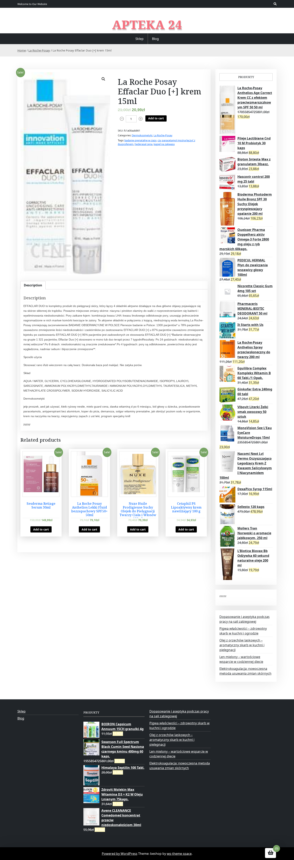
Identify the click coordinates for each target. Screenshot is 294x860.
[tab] (33, 285)
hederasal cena (143, 144)
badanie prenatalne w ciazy (140, 140)
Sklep (139, 39)
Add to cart (156, 118)
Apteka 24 (147, 24)
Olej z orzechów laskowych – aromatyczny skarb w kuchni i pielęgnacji (241, 645)
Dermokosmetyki (142, 135)
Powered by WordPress (119, 853)
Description (33, 285)
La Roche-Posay (39, 50)
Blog (155, 39)
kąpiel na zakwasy (164, 144)
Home (21, 50)
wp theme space (179, 853)
